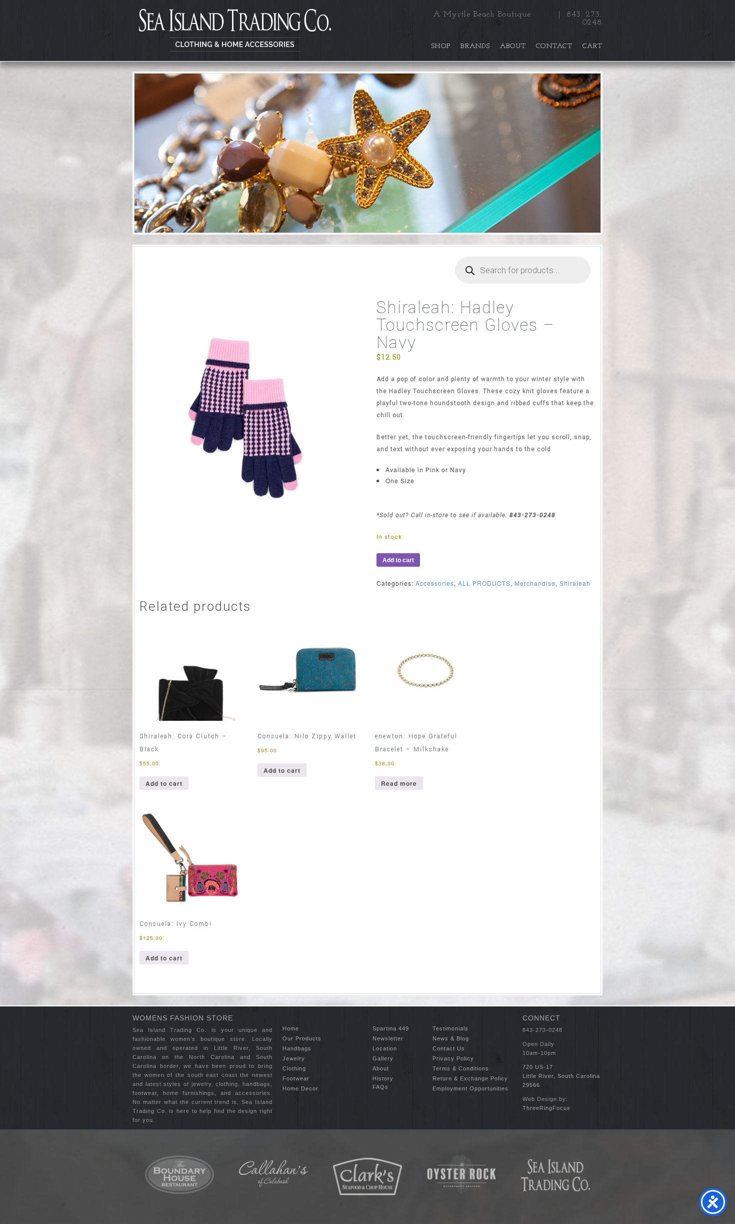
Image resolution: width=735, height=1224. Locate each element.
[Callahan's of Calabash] (273, 1173)
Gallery (383, 1058)
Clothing (294, 1068)
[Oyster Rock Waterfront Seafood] (461, 1174)
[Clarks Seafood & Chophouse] (367, 1176)
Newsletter (388, 1038)
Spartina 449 (390, 1028)
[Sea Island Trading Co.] (235, 30)
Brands (475, 46)
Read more (399, 783)
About (513, 46)
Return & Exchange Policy (470, 1078)
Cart (592, 46)
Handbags (297, 1048)
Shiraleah (575, 583)
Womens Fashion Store (182, 1018)
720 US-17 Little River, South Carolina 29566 (561, 1076)
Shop (441, 46)
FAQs (380, 1087)
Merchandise (535, 583)
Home (290, 1028)
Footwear (296, 1078)
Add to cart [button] (164, 783)
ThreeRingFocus (546, 1108)
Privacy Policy (453, 1058)
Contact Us (448, 1048)
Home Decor (300, 1088)
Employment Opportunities (470, 1088)
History (383, 1078)
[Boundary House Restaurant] (179, 1174)
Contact (554, 46)
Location (384, 1048)
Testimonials (450, 1028)
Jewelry (293, 1058)
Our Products (302, 1038)
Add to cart (398, 560)
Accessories (435, 583)
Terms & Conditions (460, 1068)
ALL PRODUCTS (484, 583)
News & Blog (450, 1038)
